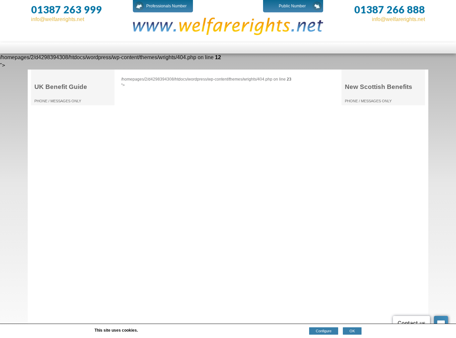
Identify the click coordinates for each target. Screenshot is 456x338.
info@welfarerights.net (57, 19)
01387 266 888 (389, 9)
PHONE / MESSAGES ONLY (57, 101)
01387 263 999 (66, 9)
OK (352, 331)
